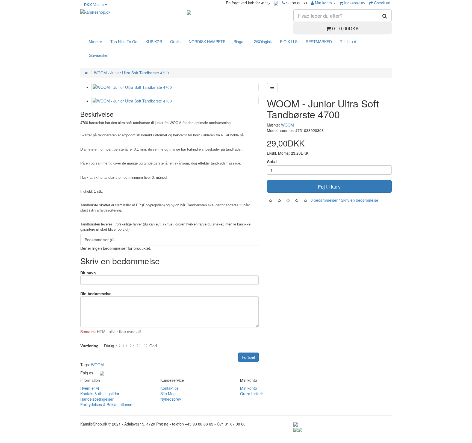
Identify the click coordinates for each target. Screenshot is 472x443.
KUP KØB (154, 41)
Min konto (248, 388)
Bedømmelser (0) (100, 239)
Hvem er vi (89, 388)
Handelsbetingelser (97, 399)
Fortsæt (248, 357)
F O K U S (288, 41)
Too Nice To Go (123, 41)
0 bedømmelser (324, 200)
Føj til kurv (329, 186)
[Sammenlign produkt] (272, 87)
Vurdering (89, 345)
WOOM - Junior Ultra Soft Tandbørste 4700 (131, 72)
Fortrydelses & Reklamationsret (107, 404)
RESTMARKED (319, 41)
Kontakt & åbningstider (99, 393)
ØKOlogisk (263, 41)
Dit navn (88, 272)
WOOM (287, 125)
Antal (272, 161)
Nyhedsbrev (170, 399)
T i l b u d (348, 41)
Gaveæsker (99, 55)
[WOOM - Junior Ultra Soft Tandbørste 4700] (175, 87)
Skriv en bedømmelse (359, 200)
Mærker (95, 41)
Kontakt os (169, 388)
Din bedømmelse (95, 293)
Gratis (175, 41)
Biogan (240, 41)
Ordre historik (252, 393)
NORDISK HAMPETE (207, 41)
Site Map (168, 393)
